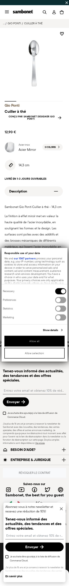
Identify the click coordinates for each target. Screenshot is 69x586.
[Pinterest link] (61, 490)
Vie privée (40, 443)
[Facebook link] (34, 490)
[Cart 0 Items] (61, 12)
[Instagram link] (8, 490)
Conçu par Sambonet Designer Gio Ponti (32, 117)
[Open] (43, 12)
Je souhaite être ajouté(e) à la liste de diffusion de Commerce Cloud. (32, 415)
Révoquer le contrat (34, 473)
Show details (50, 329)
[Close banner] (66, 2)
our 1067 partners (25, 258)
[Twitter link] (47, 490)
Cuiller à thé (33, 23)
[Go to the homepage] (23, 12)
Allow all (34, 341)
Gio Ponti (14, 23)
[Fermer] (61, 509)
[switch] (60, 300)
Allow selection (34, 353)
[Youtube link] (21, 490)
